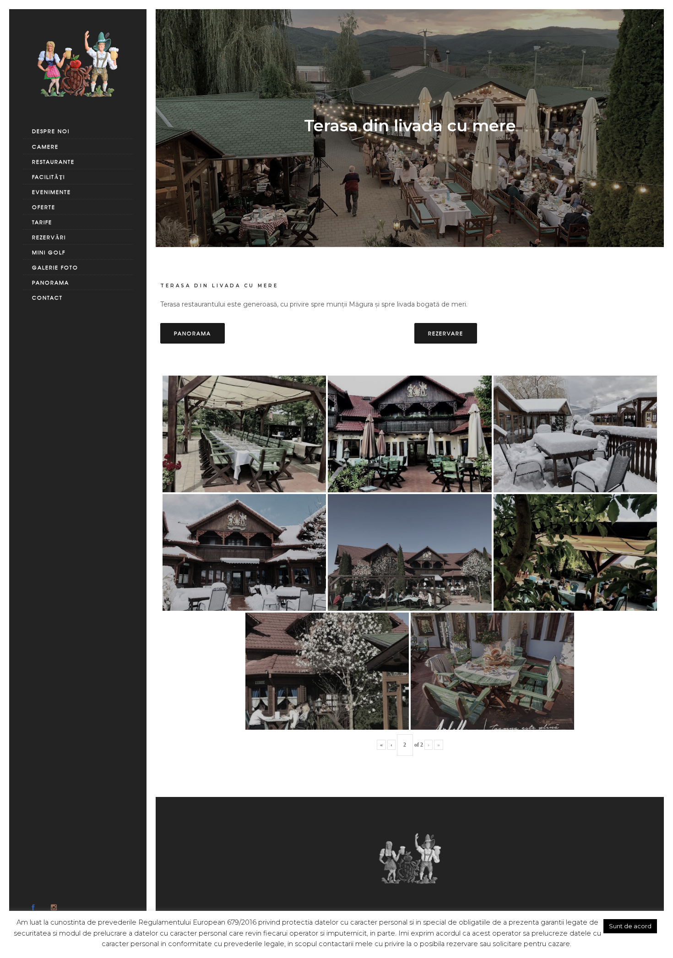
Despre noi (51, 131)
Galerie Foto (55, 267)
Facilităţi (48, 176)
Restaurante (53, 161)
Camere (45, 146)
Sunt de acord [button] (630, 926)
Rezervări (49, 237)
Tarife (42, 222)
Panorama (50, 282)
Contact (47, 297)
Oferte (43, 206)
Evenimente (51, 191)
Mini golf (48, 252)
